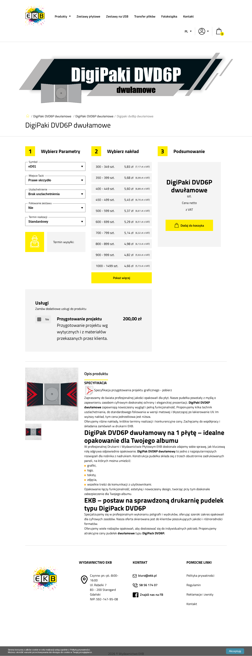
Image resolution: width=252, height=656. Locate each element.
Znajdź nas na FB (151, 594)
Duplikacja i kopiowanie (202, 622)
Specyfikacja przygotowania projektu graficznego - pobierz (133, 390)
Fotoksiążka (169, 16)
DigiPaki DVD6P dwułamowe (52, 116)
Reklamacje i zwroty (199, 594)
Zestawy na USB (117, 16)
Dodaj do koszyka (192, 225)
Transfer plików (144, 16)
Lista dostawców (197, 632)
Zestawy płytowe (88, 16)
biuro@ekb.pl (147, 575)
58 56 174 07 (148, 585)
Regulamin (193, 585)
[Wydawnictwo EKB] (35, 24)
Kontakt (188, 16)
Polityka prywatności (200, 575)
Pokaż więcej (121, 277)
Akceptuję (235, 651)
